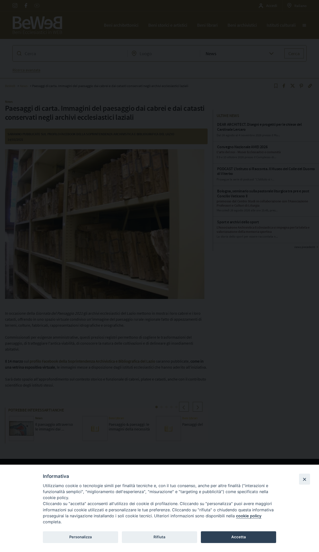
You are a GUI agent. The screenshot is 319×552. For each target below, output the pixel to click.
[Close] (304, 479)
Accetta (238, 537)
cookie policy (248, 515)
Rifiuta (159, 537)
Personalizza (80, 537)
